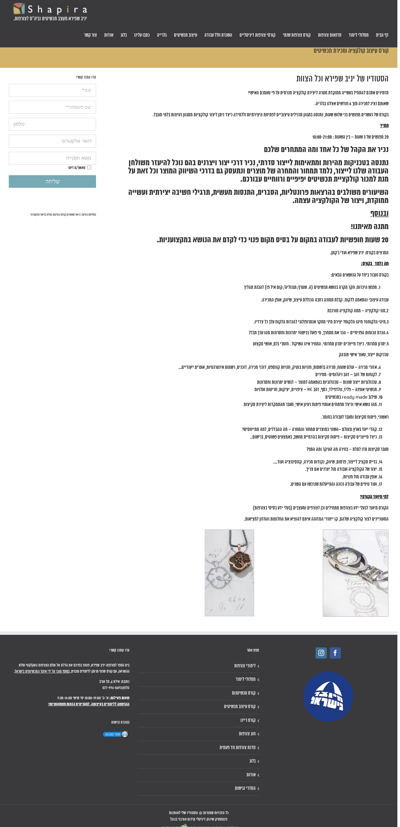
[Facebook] (335, 653)
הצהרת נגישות (120, 722)
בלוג (252, 761)
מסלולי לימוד (245, 679)
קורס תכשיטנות (243, 693)
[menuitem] (382, 35)
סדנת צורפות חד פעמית (237, 748)
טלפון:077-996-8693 (115, 688)
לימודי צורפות (244, 666)
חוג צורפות (247, 734)
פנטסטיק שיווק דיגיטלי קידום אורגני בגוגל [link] (198, 819)
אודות (251, 775)
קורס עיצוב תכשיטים (239, 707)
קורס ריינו (247, 720)
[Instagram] (321, 653)
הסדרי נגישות (245, 788)
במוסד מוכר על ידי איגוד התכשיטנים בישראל (42, 671)
